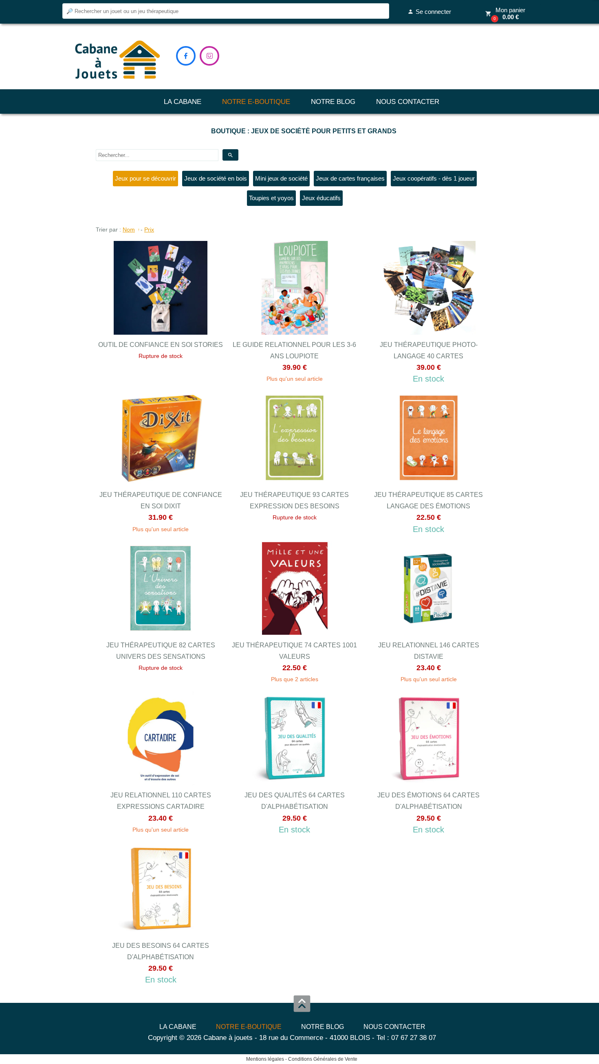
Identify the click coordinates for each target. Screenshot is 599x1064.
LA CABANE (182, 102)
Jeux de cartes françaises (350, 178)
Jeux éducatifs (321, 197)
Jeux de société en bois (215, 178)
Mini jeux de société (281, 178)
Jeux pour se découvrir (145, 178)
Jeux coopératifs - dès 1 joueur (434, 178)
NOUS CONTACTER (407, 102)
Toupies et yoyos (271, 197)
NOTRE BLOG (333, 102)
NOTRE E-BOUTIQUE (256, 102)
